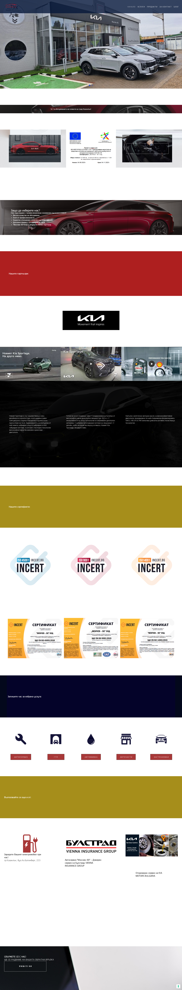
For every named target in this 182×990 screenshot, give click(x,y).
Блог (176, 7)
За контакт (166, 7)
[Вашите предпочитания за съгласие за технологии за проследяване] (178, 986)
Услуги (141, 7)
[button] (35, 148)
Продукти (152, 7)
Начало (131, 7)
